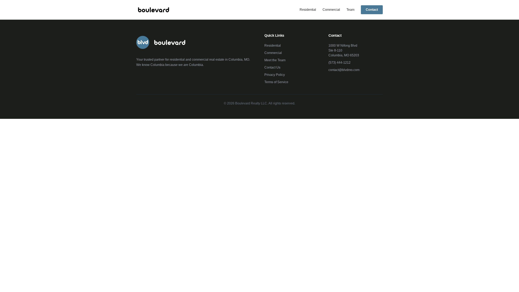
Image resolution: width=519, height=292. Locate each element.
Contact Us (272, 67)
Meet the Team (274, 60)
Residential (308, 9)
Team (350, 9)
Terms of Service (276, 82)
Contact (372, 9)
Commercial (331, 9)
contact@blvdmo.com (343, 70)
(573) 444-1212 (339, 62)
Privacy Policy (274, 74)
